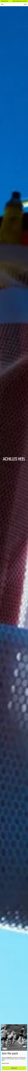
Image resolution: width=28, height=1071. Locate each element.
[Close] (25, 1026)
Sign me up (14, 1068)
